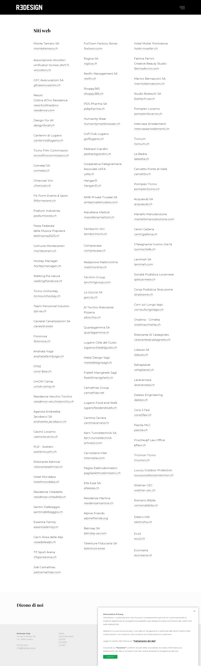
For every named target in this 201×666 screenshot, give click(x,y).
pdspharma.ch (94, 108)
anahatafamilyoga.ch (49, 356)
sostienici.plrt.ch (45, 451)
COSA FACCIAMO (66, 636)
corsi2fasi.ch (142, 415)
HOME (61, 634)
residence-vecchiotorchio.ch (54, 401)
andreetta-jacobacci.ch (50, 421)
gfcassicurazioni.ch (47, 85)
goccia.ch (90, 297)
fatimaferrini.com (146, 68)
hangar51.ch (92, 185)
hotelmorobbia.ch (46, 482)
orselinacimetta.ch (147, 324)
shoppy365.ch (93, 93)
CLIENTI (62, 645)
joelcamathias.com (47, 572)
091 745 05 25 (22, 645)
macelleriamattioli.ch (99, 217)
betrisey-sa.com (95, 533)
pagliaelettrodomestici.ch (102, 473)
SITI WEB (63, 642)
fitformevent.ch (45, 200)
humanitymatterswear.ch (102, 124)
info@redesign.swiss (26, 648)
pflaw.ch (140, 445)
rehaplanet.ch (144, 370)
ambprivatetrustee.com (100, 202)
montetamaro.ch (46, 48)
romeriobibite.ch (146, 505)
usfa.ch (89, 174)
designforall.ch (44, 125)
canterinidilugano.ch (48, 140)
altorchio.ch (92, 317)
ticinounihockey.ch (47, 296)
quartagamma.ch (96, 332)
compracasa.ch (94, 250)
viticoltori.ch (42, 70)
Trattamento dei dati (144, 641)
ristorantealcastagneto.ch (152, 339)
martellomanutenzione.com (154, 219)
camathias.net (94, 392)
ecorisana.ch (143, 555)
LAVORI (62, 639)
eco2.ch (139, 538)
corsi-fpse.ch (42, 371)
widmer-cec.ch (144, 490)
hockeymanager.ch (47, 266)
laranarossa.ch (144, 385)
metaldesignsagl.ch (98, 362)
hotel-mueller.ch (146, 48)
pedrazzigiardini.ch (97, 154)
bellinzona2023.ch (46, 236)
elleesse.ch (91, 488)
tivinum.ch (141, 144)
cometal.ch (41, 170)
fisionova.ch (42, 341)
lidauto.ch (141, 354)
